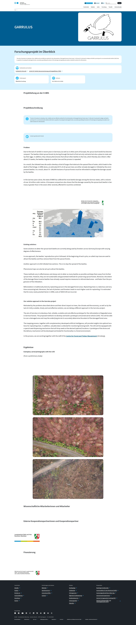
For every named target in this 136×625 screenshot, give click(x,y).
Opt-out (34, 619)
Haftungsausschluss (44, 619)
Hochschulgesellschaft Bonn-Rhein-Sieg (105, 593)
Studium (93, 7)
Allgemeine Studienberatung (75, 595)
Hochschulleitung (18, 595)
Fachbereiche (72, 590)
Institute (44, 595)
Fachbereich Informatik (21, 71)
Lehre (98, 7)
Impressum (54, 619)
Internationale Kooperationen (103, 595)
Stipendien (71, 603)
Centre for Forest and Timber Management (81, 336)
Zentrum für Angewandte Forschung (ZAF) (106, 598)
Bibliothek (44, 588)
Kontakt (61, 619)
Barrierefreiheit (17, 619)
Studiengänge (72, 588)
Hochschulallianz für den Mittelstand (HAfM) (106, 590)
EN (103, 3)
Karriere (16, 600)
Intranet (97, 3)
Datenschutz (26, 619)
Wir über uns (17, 593)
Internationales (118, 7)
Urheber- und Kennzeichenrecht (91, 619)
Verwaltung (17, 598)
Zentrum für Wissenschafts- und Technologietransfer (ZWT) (103, 601)
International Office (46, 593)
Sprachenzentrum (46, 590)
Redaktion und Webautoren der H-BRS (74, 619)
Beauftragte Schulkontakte (102, 588)
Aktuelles (16, 588)
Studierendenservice (73, 598)
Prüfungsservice (72, 593)
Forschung (104, 7)
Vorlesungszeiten (73, 600)
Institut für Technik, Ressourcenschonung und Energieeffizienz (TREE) (45, 71)
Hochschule (86, 7)
